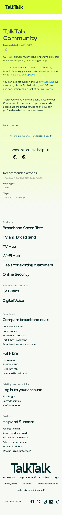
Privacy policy (10, 483)
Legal (56, 477)
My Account (47, 81)
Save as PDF (5, 50)
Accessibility (9, 477)
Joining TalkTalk (12, 428)
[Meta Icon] (38, 501)
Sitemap (27, 483)
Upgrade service (12, 400)
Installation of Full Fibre (16, 437)
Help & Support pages (23, 74)
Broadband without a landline (19, 344)
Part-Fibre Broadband (15, 339)
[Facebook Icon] (32, 501)
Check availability (13, 326)
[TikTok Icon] (57, 501)
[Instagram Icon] (45, 501)
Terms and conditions (47, 483)
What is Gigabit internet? (17, 450)
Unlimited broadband (15, 373)
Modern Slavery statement (30, 490)
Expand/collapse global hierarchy (3, 16)
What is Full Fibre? (13, 446)
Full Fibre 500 (10, 368)
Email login (9, 396)
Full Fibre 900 (10, 364)
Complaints (45, 477)
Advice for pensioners (15, 441)
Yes (15, 161)
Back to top (9, 125)
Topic (6, 187)
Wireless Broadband (14, 335)
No (24, 161)
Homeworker (10, 331)
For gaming (9, 359)
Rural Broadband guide (15, 433)
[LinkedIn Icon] (51, 501)
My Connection (11, 405)
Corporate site (26, 477)
